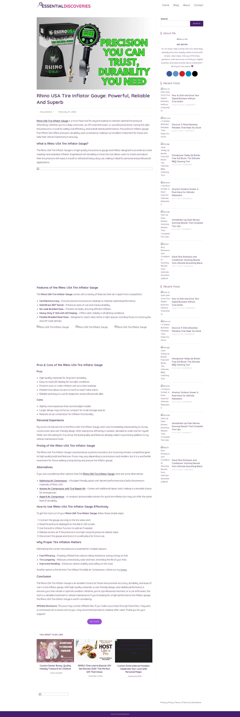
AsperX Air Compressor (51, 496)
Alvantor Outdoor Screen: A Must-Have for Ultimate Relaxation (185, 192)
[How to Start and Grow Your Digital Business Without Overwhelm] (165, 99)
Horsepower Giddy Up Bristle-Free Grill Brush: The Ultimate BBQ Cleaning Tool (186, 158)
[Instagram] (175, 74)
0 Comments (190, 105)
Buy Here (94, 621)
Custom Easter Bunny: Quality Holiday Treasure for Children (55, 667)
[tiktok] (195, 74)
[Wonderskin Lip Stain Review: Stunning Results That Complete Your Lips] (165, 224)
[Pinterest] (182, 74)
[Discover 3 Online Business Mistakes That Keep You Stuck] (165, 127)
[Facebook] (169, 74)
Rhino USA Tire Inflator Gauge (52, 120)
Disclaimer (196, 702)
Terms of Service (182, 702)
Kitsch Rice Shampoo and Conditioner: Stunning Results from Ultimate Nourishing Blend (187, 260)
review (123, 569)
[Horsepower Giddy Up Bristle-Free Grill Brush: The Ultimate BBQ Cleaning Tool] (165, 159)
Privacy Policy (166, 702)
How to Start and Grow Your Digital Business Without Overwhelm (185, 98)
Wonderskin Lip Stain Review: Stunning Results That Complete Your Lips (187, 223)
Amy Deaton (46, 112)
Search (164, 19)
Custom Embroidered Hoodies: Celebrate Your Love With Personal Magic (133, 668)
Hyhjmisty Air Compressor (53, 480)
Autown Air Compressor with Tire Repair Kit (62, 488)
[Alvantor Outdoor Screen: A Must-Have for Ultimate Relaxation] (165, 193)
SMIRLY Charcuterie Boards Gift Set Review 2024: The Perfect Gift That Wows (94, 668)
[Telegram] (188, 74)
